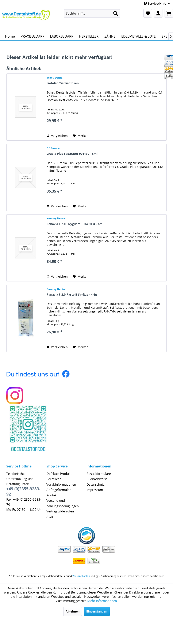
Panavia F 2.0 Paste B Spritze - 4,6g (72, 294)
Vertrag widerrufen (60, 511)
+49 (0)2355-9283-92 (23, 491)
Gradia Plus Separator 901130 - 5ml (72, 154)
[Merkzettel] (147, 13)
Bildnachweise (96, 479)
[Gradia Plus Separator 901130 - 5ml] (25, 177)
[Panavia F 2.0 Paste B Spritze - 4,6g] (25, 318)
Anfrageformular (58, 490)
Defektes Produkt (59, 473)
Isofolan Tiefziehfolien (63, 83)
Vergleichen (59, 136)
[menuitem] (92, 13)
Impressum (94, 490)
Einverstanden (96, 611)
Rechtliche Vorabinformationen (61, 481)
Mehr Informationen (102, 601)
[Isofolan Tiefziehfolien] (25, 107)
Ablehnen (73, 611)
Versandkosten (81, 576)
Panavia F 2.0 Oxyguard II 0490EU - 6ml (75, 224)
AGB (49, 517)
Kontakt (52, 495)
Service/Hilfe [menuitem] (157, 3)
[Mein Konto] (158, 13)
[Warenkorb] (169, 13)
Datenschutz (95, 484)
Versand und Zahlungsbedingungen (62, 503)
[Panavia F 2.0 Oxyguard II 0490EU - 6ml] (25, 248)
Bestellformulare (98, 473)
